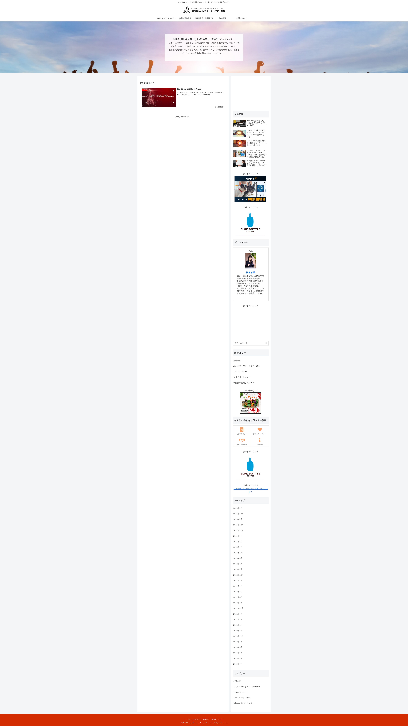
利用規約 (206, 719)
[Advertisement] (182, 133)
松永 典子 (250, 272)
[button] (266, 343)
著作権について (216, 719)
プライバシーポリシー (193, 719)
